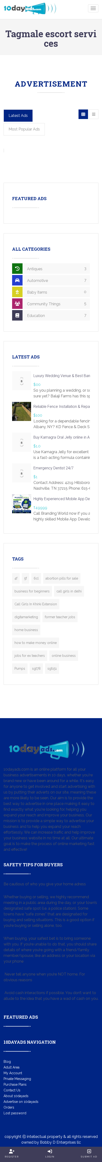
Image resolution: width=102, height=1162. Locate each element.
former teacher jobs (60, 617)
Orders (9, 1107)
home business (26, 630)
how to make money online (35, 643)
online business (64, 656)
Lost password (15, 1113)
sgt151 (52, 668)
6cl (36, 578)
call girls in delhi (69, 591)
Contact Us (12, 1090)
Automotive (56, 280)
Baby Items (56, 292)
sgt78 (36, 668)
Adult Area (11, 1067)
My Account (13, 1073)
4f (15, 578)
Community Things (56, 303)
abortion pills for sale (62, 578)
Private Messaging (17, 1079)
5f (25, 578)
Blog (7, 1061)
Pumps (19, 668)
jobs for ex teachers (29, 656)
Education (56, 315)
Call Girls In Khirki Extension (35, 604)
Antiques (56, 268)
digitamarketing (26, 617)
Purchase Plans (15, 1084)
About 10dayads (16, 1096)
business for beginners (32, 591)
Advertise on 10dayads (21, 1102)
